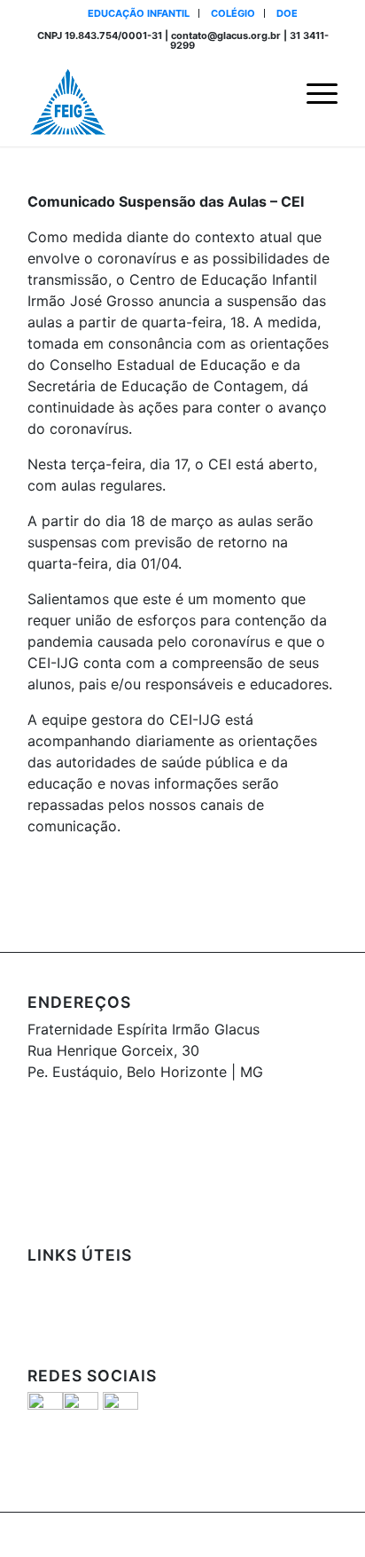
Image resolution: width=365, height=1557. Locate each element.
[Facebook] (271, 1535)
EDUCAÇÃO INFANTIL (139, 13)
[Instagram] (297, 1535)
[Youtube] (324, 1535)
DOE (287, 13)
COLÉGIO (233, 13)
